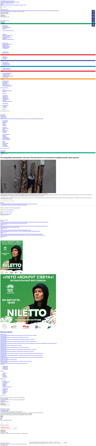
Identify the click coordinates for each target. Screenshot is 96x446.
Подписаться (3, 15)
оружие (10, 213)
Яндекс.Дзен (11, 209)
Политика (4, 125)
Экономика (5, 127)
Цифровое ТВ (5, 98)
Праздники (5, 132)
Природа (4, 135)
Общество (4, 122)
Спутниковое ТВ (6, 99)
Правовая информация (54, 10)
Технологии (5, 145)
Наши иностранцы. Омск (7, 44)
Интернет (4, 100)
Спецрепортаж (5, 48)
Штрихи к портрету (6, 84)
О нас (45, 10)
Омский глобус (5, 45)
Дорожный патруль (6, 64)
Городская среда (6, 137)
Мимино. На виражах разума (8, 39)
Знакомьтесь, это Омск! (7, 37)
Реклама (42, 10)
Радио (25, 4)
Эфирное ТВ (5, 96)
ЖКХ (4, 129)
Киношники (5, 81)
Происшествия (5, 143)
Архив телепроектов (4, 87)
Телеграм (11, 211)
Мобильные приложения (7, 101)
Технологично (5, 51)
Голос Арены (5, 57)
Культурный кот (6, 82)
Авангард (22, 4)
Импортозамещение (6, 139)
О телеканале (5, 369)
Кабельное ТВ (5, 97)
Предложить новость (4, 9)
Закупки (4, 385)
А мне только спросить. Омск (8, 30)
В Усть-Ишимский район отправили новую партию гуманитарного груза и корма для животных (18, 203)
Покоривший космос (6, 27)
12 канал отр (5, 107)
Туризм (4, 141)
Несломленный (5, 26)
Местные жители (6, 52)
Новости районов (6, 138)
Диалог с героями (6, 36)
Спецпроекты (17, 4)
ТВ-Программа (24, 10)
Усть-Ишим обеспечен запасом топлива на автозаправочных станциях (13, 204)
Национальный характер (7, 85)
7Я (3, 29)
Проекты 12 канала (6, 46)
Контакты (48, 10)
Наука (4, 142)
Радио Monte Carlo (31, 10)
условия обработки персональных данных (54, 443)
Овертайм (4, 56)
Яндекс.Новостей (17, 207)
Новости (12, 4)
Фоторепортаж (5, 146)
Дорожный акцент (6, 63)
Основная (4, 106)
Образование (5, 130)
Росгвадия (6, 213)
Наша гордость (5, 43)
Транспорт (5, 136)
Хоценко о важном (6, 68)
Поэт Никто (5, 25)
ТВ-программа (5, 368)
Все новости (5, 376)
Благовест (4, 34)
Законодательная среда (7, 69)
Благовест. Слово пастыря (8, 35)
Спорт (4, 123)
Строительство (5, 128)
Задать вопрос (3, 400)
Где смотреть (5, 95)
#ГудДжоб (4, 58)
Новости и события (6, 332)
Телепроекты (8, 4)
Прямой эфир (3, 4)
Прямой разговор (6, 47)
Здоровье (4, 131)
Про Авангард (37, 10)
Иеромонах (5, 38)
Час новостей (13, 10)
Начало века (5, 83)
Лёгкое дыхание (6, 80)
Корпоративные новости (7, 90)
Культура (4, 124)
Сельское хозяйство (6, 134)
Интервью (5, 144)
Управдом (4, 28)
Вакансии (4, 91)
